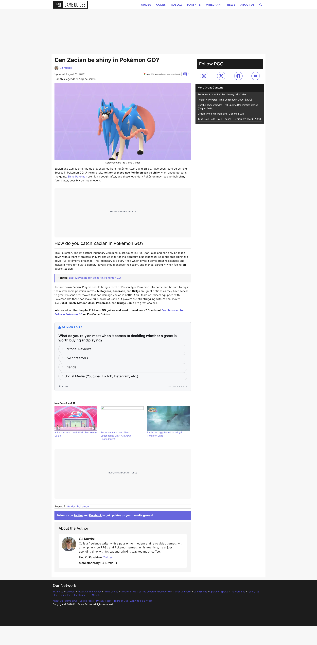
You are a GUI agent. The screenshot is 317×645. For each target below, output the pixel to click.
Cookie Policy (86, 600)
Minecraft (214, 4)
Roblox (176, 4)
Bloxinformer (79, 595)
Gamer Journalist (182, 591)
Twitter (78, 515)
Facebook (95, 515)
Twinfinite (58, 591)
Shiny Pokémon (77, 176)
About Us (247, 4)
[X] (221, 76)
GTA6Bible (94, 595)
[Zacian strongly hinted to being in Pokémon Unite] (168, 418)
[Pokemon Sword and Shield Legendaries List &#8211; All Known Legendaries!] (122, 418)
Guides (146, 4)
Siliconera (125, 591)
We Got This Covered (144, 591)
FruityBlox (65, 595)
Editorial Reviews (78, 349)
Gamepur (70, 591)
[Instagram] (204, 76)
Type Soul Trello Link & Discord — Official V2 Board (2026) (229, 118)
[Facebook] (238, 76)
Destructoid (164, 591)
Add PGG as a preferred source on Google (163, 74)
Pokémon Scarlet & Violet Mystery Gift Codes (222, 94)
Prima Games (111, 591)
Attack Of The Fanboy (90, 591)
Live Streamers (76, 358)
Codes (161, 4)
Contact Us (71, 600)
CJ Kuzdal (65, 67)
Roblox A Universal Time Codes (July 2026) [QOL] (225, 99)
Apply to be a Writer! (141, 600)
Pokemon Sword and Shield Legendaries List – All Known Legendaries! (116, 435)
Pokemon (83, 506)
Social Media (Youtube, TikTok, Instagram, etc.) (101, 376)
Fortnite (194, 4)
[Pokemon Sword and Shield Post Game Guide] (75, 418)
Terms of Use (121, 600)
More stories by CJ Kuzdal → (98, 563)
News (231, 4)
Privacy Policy (103, 600)
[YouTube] (255, 76)
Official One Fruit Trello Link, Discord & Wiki (221, 113)
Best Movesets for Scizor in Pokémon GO (95, 277)
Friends (70, 367)
